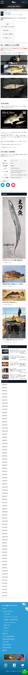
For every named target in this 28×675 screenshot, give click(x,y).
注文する (4, 608)
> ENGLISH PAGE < (14, 6)
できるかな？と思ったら (7, 611)
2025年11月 (5, 403)
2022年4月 (4, 474)
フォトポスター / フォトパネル (11, 616)
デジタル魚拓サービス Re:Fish (9, 605)
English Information (6, 647)
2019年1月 (4, 533)
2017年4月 (4, 595)
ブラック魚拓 (19, 14)
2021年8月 (4, 499)
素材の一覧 (5, 633)
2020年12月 (5, 511)
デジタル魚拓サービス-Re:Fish (15, 671)
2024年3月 (4, 440)
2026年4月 (4, 393)
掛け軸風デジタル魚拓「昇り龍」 (11, 619)
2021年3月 (4, 508)
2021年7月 (4, 502)
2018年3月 (4, 561)
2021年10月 (5, 493)
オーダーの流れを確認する (8, 636)
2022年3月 (4, 477)
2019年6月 (4, 524)
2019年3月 (4, 530)
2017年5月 (4, 592)
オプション (6, 630)
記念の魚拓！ (6, 30)
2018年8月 (4, 545)
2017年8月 (4, 583)
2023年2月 (4, 459)
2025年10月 (5, 406)
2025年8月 (4, 412)
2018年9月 (4, 542)
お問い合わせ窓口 (6, 644)
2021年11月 (5, 490)
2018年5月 (4, 555)
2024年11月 (5, 427)
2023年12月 (5, 443)
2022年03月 (10, 9)
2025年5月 (4, 418)
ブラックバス (13, 14)
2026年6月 (4, 387)
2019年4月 (4, 527)
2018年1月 (4, 567)
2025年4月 (4, 421)
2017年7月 (4, 586)
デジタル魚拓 (7, 14)
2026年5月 (4, 390)
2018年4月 (4, 558)
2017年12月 (5, 570)
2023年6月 (4, 446)
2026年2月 (4, 400)
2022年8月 (4, 465)
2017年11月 (5, 573)
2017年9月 (4, 580)
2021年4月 (4, 505)
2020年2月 (4, 518)
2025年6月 (4, 415)
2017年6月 (4, 589)
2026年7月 (4, 384)
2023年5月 (4, 449)
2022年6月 (4, 471)
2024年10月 (5, 431)
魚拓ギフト (6, 627)
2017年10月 (5, 577)
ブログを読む (5, 641)
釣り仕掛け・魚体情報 (8, 34)
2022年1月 (4, 483)
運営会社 (4, 650)
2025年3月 (4, 424)
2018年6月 (4, 552)
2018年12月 (5, 536)
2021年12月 (5, 486)
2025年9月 (4, 409)
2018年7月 (4, 549)
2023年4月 (4, 452)
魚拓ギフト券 (7, 625)
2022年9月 (4, 462)
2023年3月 (4, 455)
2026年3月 (4, 396)
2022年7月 (4, 468)
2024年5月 (4, 434)
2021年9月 (4, 496)
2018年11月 (5, 539)
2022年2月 (4, 480)
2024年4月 (4, 437)
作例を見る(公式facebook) (8, 639)
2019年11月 (5, 521)
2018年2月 (4, 564)
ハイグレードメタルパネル (10, 622)
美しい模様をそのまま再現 (7, 26)
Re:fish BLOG (5, 9)
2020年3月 (4, 514)
